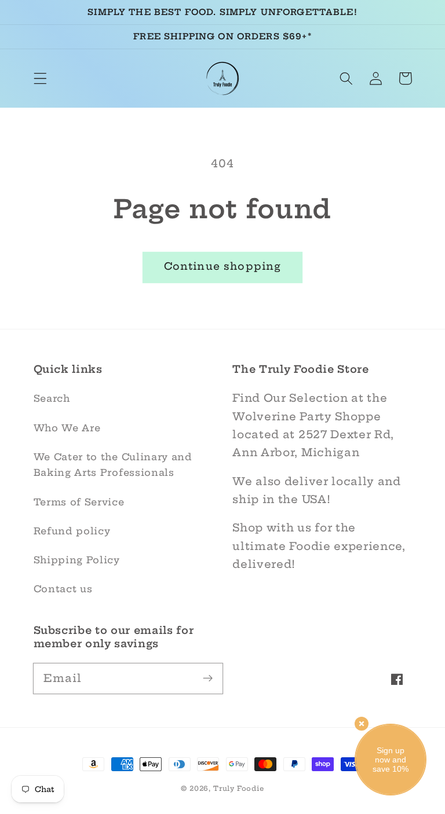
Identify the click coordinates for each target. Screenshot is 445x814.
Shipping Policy (77, 560)
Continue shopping (223, 266)
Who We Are (67, 428)
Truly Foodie (238, 788)
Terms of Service (79, 502)
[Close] (362, 724)
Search (52, 398)
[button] (40, 78)
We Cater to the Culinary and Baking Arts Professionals (113, 464)
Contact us (63, 589)
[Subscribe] (207, 678)
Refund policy (72, 531)
